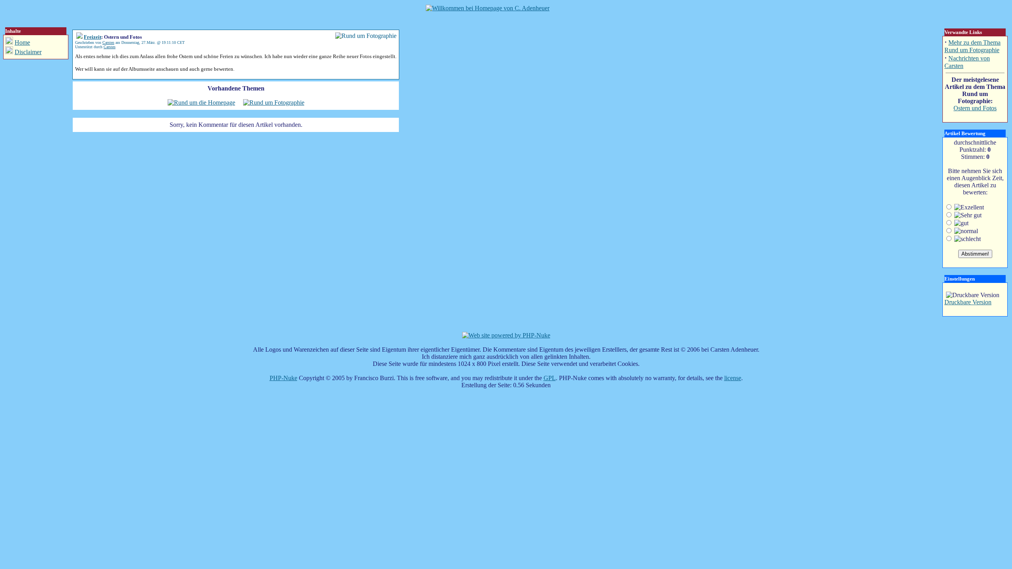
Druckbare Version (967, 302)
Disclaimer (28, 52)
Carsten (108, 42)
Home (22, 42)
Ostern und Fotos (975, 108)
